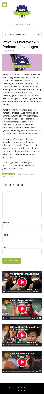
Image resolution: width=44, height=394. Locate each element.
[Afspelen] (4, 291)
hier (4, 98)
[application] (22, 282)
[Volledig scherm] (40, 291)
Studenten (14, 177)
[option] (23, 34)
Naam (5, 223)
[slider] (20, 291)
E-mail (6, 235)
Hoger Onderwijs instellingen (26, 174)
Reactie (5, 191)
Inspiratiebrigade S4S (16, 34)
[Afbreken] (37, 291)
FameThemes (22, 390)
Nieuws (5, 177)
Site (4, 247)
